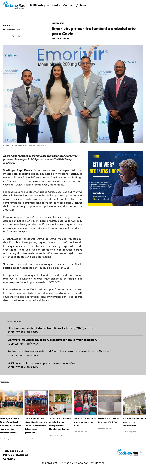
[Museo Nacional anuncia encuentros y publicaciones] (134, 402)
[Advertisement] (115, 227)
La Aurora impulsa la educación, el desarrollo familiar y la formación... (52, 339)
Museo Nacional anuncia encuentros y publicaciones (134, 422)
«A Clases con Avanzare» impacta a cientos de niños (41, 363)
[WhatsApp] (19, 36)
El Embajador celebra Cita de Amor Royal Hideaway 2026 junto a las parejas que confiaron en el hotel (11, 425)
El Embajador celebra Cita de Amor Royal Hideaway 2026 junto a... (51, 328)
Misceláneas (58, 23)
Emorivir (21, 181)
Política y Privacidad (15, 454)
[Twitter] (12, 36)
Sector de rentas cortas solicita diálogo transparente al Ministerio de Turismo (58, 351)
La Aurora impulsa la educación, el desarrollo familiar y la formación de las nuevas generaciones (36, 425)
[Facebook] (6, 36)
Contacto (9, 458)
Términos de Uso (13, 450)
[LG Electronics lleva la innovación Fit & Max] (109, 402)
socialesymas (62, 39)
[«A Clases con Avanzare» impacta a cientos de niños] (85, 402)
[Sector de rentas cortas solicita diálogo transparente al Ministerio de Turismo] (60, 402)
